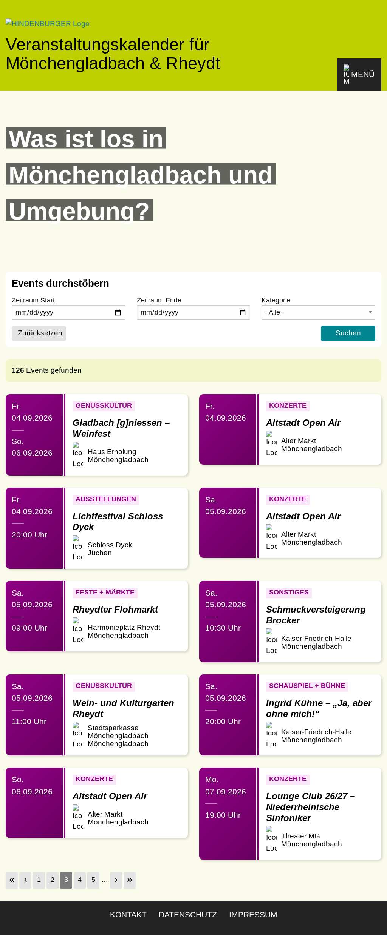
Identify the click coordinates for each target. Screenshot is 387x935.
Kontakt (128, 914)
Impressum (253, 914)
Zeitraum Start (33, 300)
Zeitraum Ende (159, 300)
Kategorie (276, 300)
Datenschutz (188, 914)
